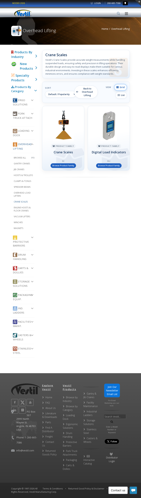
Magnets (18, 228)
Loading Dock (21, 133)
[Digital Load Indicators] (109, 138)
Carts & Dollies (20, 270)
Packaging (71, 460)
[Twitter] (22, 402)
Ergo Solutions (20, 102)
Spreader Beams (22, 186)
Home (104, 28)
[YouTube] (30, 402)
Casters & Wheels (22, 337)
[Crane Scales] (63, 138)
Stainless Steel (22, 350)
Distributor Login (112, 459)
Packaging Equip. (22, 297)
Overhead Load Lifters (22, 194)
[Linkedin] (14, 410)
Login (97, 3)
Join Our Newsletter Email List (112, 390)
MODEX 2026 (18, 3)
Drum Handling (19, 257)
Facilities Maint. (22, 324)
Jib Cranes (19, 169)
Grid (122, 87)
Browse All (24, 157)
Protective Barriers (21, 243)
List (122, 95)
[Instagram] (22, 410)
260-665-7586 (114, 3)
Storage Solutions (21, 283)
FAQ (47, 402)
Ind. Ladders (18, 310)
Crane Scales (21, 201)
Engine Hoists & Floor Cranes (22, 209)
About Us (50, 408)
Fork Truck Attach (22, 115)
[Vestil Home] (23, 13)
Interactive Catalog (89, 461)
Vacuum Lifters (22, 216)
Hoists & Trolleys (23, 175)
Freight (49, 436)
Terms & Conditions (53, 488)
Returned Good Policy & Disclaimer (86, 488)
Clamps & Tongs (22, 181)
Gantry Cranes (22, 163)
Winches (18, 222)
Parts (48, 422)
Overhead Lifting (22, 146)
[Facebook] (14, 402)
